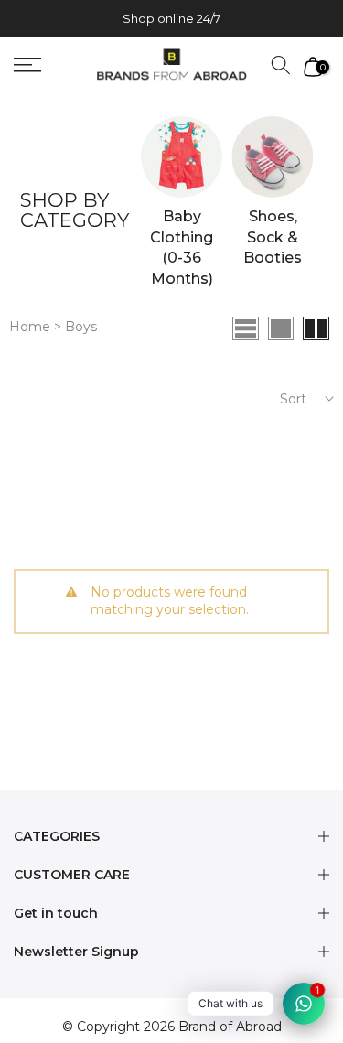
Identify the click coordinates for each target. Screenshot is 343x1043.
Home (31, 326)
